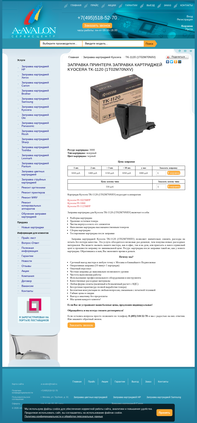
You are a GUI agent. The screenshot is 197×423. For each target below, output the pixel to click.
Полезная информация (30, 249)
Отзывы (26, 265)
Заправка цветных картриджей (33, 173)
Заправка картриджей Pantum (35, 165)
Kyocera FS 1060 (76, 203)
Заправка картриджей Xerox (35, 76)
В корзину (174, 172)
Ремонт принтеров (33, 192)
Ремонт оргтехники (33, 187)
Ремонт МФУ (30, 197)
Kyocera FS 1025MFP (79, 200)
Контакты (186, 5)
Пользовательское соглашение (21, 398)
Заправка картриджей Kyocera (35, 108)
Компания (28, 275)
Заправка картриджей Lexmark (35, 157)
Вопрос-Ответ (30, 242)
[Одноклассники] (176, 60)
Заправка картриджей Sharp (35, 140)
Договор (27, 280)
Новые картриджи (33, 227)
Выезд (151, 5)
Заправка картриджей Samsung (35, 100)
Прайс (95, 5)
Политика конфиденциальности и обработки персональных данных (64, 416)
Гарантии (131, 5)
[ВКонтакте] (168, 60)
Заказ (167, 5)
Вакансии (27, 285)
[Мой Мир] (180, 60)
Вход (190, 16)
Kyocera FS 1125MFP (79, 206)
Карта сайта (18, 384)
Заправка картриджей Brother (35, 92)
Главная (76, 5)
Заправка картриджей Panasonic (35, 124)
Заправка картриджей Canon (35, 84)
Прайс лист (29, 237)
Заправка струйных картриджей (34, 181)
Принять (164, 412)
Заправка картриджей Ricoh (35, 132)
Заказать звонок (97, 25)
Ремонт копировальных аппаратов (31, 205)
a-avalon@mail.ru (49, 384)
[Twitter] (172, 60)
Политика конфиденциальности (22, 392)
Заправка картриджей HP (35, 68)
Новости (27, 260)
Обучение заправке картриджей (34, 215)
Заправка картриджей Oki (35, 116)
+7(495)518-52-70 (97, 18)
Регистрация (185, 19)
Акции (112, 5)
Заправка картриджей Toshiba (35, 149)
